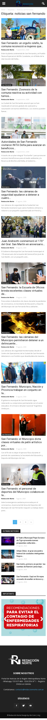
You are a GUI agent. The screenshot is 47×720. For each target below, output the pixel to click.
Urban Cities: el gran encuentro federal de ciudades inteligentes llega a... (30, 553)
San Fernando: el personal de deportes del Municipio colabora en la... (22, 492)
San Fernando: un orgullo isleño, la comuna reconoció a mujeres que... (22, 44)
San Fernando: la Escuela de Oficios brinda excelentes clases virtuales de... (22, 290)
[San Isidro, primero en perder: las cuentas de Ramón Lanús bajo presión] (7, 567)
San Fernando (6, 39)
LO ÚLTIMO (5, 137)
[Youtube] (30, 705)
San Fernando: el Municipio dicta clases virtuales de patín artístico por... (21, 442)
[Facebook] (16, 705)
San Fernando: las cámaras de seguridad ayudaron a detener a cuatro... (20, 195)
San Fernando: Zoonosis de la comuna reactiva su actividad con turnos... (21, 93)
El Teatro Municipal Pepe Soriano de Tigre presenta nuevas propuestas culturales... (30, 540)
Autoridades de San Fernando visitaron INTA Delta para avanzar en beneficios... (23, 145)
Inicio (3, 10)
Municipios (6, 187)
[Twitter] (23, 705)
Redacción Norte (7, 50)
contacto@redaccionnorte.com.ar (29, 689)
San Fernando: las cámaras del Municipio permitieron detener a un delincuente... (22, 340)
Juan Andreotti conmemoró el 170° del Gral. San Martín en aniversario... (23, 242)
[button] (43, 3)
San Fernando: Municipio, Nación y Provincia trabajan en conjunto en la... (22, 390)
